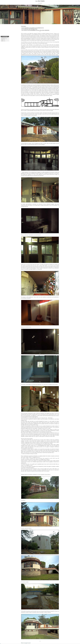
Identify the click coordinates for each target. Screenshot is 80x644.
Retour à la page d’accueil (25, 642)
